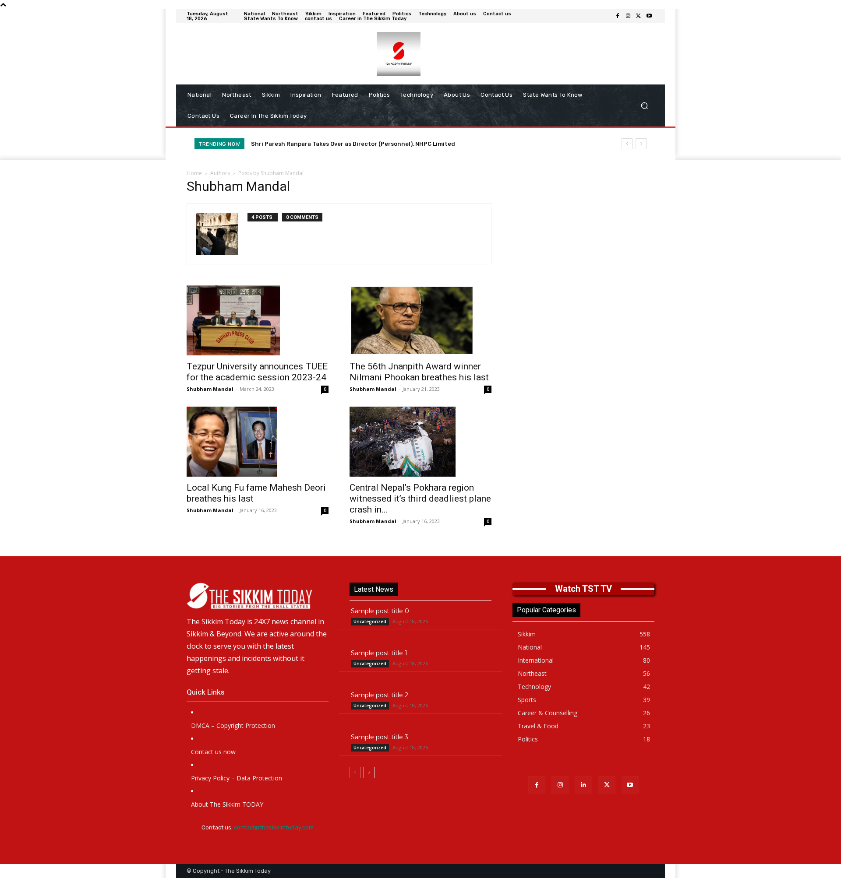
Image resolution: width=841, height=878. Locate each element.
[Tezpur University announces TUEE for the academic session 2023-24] (258, 320)
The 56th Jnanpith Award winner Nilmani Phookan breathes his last (419, 372)
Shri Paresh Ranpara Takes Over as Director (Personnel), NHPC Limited (353, 143)
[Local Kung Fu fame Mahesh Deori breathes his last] (258, 442)
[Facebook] (617, 16)
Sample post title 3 (379, 737)
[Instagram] (628, 16)
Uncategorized (369, 621)
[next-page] (369, 772)
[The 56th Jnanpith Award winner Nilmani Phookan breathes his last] (420, 320)
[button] (644, 105)
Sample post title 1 (379, 653)
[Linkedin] (583, 784)
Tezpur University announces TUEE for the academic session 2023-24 (257, 372)
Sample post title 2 (379, 695)
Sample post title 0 (380, 611)
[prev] (627, 143)
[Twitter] (638, 16)
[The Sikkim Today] (258, 596)
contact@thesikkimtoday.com (274, 827)
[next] (641, 143)
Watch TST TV (583, 588)
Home (194, 173)
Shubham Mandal (210, 389)
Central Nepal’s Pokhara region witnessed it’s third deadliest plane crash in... (420, 498)
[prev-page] (355, 772)
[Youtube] (649, 16)
